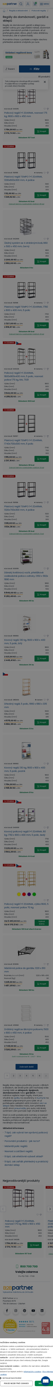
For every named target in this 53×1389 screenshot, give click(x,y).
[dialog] (26, 1363)
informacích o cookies (32, 1372)
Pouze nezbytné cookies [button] (16, 1383)
